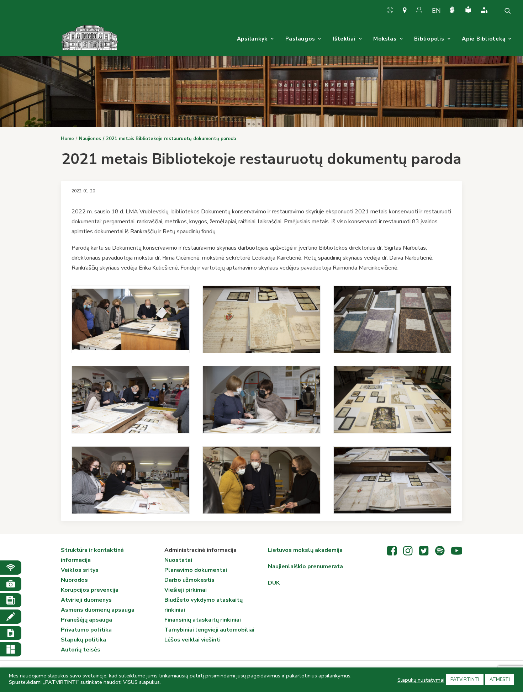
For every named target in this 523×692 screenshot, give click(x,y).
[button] (507, 10)
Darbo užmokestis (189, 580)
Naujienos (90, 138)
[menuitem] (393, 10)
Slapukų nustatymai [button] (420, 680)
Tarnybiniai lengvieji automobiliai (209, 630)
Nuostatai (178, 560)
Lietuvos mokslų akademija (305, 550)
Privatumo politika (86, 630)
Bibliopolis (429, 38)
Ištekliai (344, 38)
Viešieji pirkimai (185, 590)
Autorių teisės (80, 650)
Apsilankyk (252, 38)
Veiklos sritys (80, 570)
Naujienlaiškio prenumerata (305, 566)
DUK (274, 583)
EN (436, 10)
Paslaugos (300, 38)
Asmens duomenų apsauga (97, 610)
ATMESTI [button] (500, 679)
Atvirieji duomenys (86, 600)
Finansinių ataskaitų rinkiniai (202, 620)
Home (67, 138)
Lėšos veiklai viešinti (192, 640)
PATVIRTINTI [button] (464, 679)
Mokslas (384, 38)
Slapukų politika (83, 640)
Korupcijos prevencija (89, 590)
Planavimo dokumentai (195, 570)
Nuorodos (74, 580)
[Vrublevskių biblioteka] (89, 39)
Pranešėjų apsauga (86, 620)
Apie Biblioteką (483, 38)
